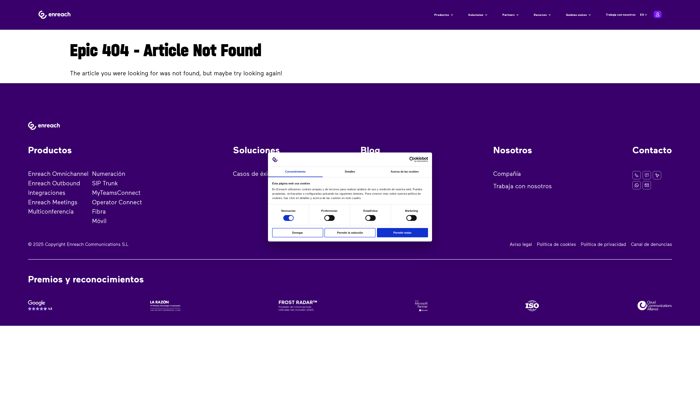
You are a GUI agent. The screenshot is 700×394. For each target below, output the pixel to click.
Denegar (297, 232)
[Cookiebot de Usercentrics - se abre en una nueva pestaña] (412, 159)
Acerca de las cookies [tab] (405, 171)
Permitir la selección (350, 232)
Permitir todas (402, 232)
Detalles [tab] (350, 171)
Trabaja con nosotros (620, 14)
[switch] (329, 218)
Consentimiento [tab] (295, 171)
